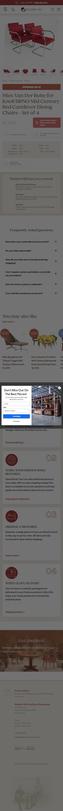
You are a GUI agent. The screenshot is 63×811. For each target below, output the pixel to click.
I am (4, 407)
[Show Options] (28, 411)
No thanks (16, 421)
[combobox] (16, 411)
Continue (16, 416)
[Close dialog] (59, 387)
